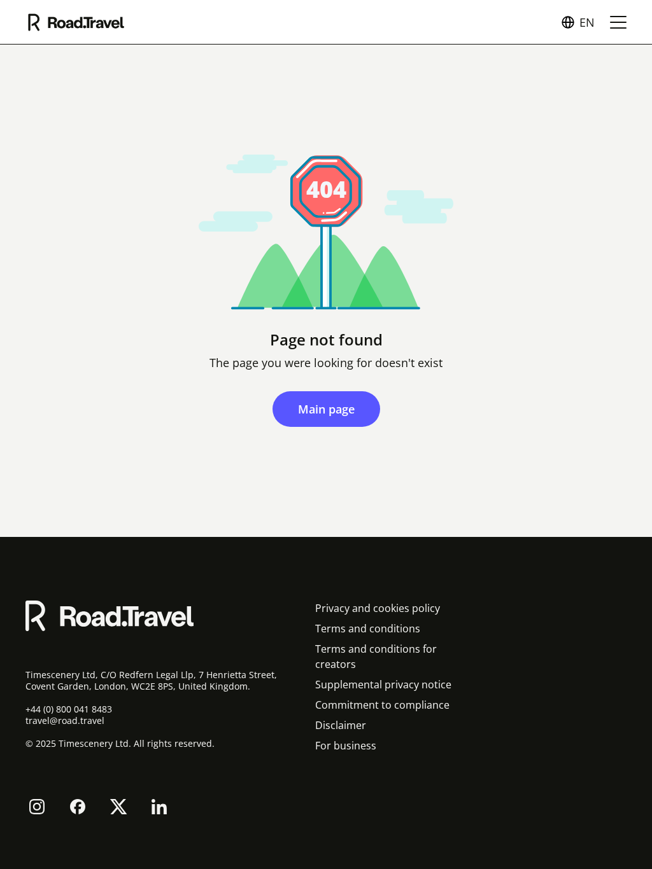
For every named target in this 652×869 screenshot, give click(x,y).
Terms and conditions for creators (376, 656)
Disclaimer (340, 725)
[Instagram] (36, 806)
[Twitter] (118, 806)
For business (345, 746)
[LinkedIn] (159, 806)
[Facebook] (77, 806)
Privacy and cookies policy (377, 608)
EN (587, 22)
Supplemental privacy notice (383, 685)
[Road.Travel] (76, 22)
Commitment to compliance (382, 705)
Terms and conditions (367, 629)
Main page (326, 409)
